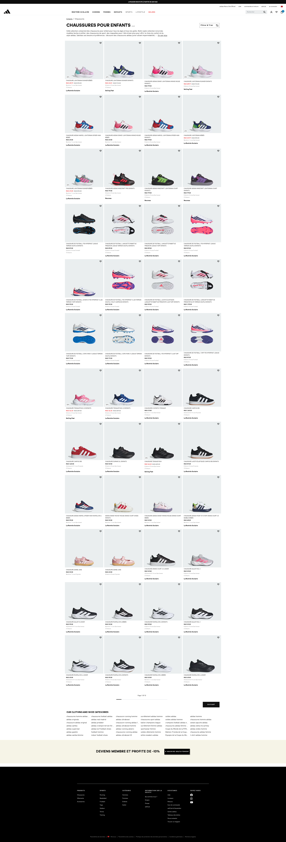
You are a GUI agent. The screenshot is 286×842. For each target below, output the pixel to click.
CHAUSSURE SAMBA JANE (74, 570)
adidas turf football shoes (101, 729)
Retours (170, 801)
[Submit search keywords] (264, 12)
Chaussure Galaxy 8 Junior (75, 622)
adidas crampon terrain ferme (102, 726)
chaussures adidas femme (200, 732)
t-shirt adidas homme (198, 735)
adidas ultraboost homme (126, 726)
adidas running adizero (125, 729)
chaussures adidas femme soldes (176, 726)
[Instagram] (191, 798)
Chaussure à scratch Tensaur (155, 408)
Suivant (211, 704)
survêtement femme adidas (151, 726)
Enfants (69, 19)
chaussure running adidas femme (127, 723)
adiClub (147, 807)
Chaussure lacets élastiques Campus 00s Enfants (201, 461)
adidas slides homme (198, 729)
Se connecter (273, 6)
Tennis (102, 811)
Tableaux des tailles (174, 815)
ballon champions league (150, 723)
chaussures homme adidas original (77, 716)
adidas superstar (73, 729)
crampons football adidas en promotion (176, 723)
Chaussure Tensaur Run (153, 461)
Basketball (103, 798)
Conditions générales (176, 837)
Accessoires (81, 801)
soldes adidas (170, 716)
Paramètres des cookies (126, 837)
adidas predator (97, 723)
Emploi (147, 800)
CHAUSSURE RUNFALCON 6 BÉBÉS (115, 622)
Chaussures (79, 19)
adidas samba (71, 726)
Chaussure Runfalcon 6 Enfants (156, 622)
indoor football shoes (99, 735)
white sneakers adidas (149, 735)
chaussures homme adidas (200, 720)
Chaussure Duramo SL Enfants (116, 461)
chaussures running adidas (126, 732)
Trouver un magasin (174, 821)
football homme (97, 732)
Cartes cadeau (172, 811)
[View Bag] (282, 12)
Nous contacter (172, 818)
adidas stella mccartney (199, 726)
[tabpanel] (143, 376)
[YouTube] (191, 802)
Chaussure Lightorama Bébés (194, 135)
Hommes (125, 795)
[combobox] (256, 12)
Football (102, 801)
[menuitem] (80, 12)
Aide (169, 795)
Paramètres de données (97, 837)
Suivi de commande (174, 805)
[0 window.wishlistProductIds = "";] (276, 12)
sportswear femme (148, 729)
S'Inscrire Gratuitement (177, 751)
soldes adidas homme (174, 720)
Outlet (124, 805)
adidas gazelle (72, 732)
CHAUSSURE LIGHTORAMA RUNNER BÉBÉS (79, 80)
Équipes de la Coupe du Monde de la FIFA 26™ (176, 735)
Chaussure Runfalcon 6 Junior (77, 675)
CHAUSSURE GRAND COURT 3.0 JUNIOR (157, 569)
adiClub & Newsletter (174, 808)
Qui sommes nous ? (151, 797)
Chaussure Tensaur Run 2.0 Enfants (78, 408)
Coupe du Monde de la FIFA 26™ (176, 729)
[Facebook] (191, 795)
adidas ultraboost (123, 720)
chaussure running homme (126, 716)
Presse (147, 803)
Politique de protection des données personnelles (151, 837)
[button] (80, 12)
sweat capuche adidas (198, 723)
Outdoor (102, 808)
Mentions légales (190, 837)
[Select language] (282, 6)
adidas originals (72, 720)
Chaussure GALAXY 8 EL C (192, 569)
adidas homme (196, 716)
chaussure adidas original (76, 723)
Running (102, 795)
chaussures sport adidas (150, 720)
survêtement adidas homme (152, 716)
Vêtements (80, 798)
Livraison (170, 798)
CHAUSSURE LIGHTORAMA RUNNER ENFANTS (119, 80)
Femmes (125, 798)
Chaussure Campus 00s (192, 408)
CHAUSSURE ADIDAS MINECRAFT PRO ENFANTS (120, 188)
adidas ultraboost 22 (124, 735)
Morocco (113, 837)
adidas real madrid (98, 720)
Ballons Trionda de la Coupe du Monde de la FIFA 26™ (176, 732)
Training (102, 815)
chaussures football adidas (101, 716)
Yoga (101, 805)
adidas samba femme (74, 735)
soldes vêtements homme (151, 732)
